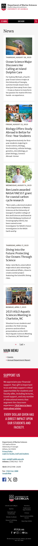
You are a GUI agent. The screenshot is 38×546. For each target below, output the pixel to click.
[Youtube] (23, 532)
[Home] (19, 9)
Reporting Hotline (27, 521)
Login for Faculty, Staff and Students (15, 454)
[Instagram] (17, 532)
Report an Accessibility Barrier (26, 517)
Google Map (6, 473)
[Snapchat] (20, 532)
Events (10, 357)
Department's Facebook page (4, 479)
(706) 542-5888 (12, 471)
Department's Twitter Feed (10, 479)
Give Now (21, 21)
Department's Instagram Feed (15, 479)
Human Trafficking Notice (11, 521)
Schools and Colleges (11, 505)
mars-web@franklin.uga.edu (13, 459)
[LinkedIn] (26, 532)
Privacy (27, 513)
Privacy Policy (7, 451)
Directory (27, 505)
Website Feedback (11, 517)
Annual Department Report (18, 360)
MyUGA (11, 509)
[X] (14, 532)
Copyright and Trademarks (11, 513)
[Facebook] (12, 532)
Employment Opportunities (27, 508)
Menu (5, 21)
